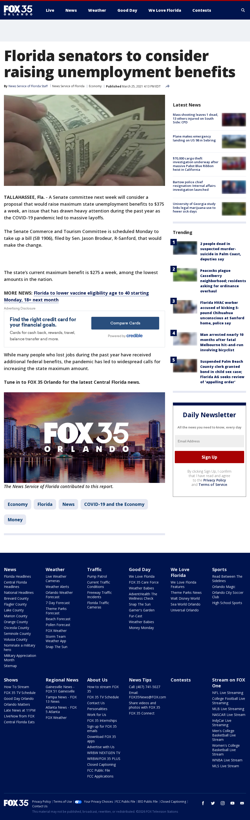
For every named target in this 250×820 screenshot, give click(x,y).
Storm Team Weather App (56, 638)
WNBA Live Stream (227, 760)
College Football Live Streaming (228, 700)
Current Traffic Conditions (98, 584)
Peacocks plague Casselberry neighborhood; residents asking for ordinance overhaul (223, 280)
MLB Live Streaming (228, 708)
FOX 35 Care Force (144, 582)
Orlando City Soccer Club (227, 594)
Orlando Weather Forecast (59, 594)
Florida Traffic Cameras (98, 604)
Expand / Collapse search (243, 10)
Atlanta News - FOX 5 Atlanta (61, 709)
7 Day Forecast (58, 602)
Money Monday (141, 627)
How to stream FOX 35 (103, 688)
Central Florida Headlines (15, 584)
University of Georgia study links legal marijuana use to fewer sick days (194, 207)
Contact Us (96, 703)
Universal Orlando (185, 610)
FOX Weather (56, 630)
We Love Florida (142, 576)
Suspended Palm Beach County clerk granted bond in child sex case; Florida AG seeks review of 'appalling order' (222, 371)
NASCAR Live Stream (228, 714)
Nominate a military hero (19, 647)
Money (15, 519)
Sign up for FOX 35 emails (102, 728)
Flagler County (15, 604)
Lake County (14, 610)
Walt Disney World (185, 598)
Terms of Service (212, 484)
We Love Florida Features (183, 584)
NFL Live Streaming (227, 692)
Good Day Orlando (19, 698)
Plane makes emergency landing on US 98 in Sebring (194, 138)
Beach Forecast (58, 619)
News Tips (140, 680)
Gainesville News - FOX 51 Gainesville (60, 688)
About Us (97, 680)
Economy (95, 86)
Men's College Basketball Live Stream (224, 735)
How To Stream (16, 686)
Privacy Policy (214, 480)
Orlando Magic (223, 586)
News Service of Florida (68, 86)
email (242, 803)
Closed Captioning (101, 764)
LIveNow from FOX (19, 716)
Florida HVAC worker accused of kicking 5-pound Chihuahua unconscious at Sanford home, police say (222, 312)
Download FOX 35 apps (101, 738)
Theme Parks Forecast (56, 610)
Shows (11, 680)
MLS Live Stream (225, 766)
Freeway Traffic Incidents (99, 594)
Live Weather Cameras (56, 578)
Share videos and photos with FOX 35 (144, 705)
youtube (232, 803)
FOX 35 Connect (142, 713)
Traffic (94, 569)
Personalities (97, 708)
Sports (219, 569)
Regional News (62, 680)
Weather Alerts (57, 586)
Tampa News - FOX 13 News (61, 699)
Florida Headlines (17, 576)
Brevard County (16, 598)
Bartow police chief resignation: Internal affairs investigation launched (194, 186)
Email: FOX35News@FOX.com (147, 694)
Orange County (16, 621)
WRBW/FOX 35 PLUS (103, 758)
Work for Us (96, 714)
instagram (223, 803)
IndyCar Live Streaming (221, 722)
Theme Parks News (186, 592)
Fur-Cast (135, 616)
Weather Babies (141, 588)
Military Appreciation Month (20, 657)
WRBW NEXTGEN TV (103, 752)
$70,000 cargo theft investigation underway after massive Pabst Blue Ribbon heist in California (196, 164)
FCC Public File (98, 770)
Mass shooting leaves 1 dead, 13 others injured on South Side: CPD (195, 118)
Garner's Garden (142, 610)
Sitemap (10, 665)
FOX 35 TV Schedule (20, 692)
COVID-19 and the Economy (114, 504)
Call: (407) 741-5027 (144, 686)
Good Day (139, 569)
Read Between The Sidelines (227, 578)
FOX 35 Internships (102, 720)
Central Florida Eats (19, 722)
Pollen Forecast (58, 624)
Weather (55, 569)
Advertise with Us (101, 747)
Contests (181, 680)
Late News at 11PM (19, 710)
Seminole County (17, 633)
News (68, 504)
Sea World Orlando (185, 604)
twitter (213, 803)
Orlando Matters (17, 704)
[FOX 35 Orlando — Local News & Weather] (20, 10)
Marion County (15, 616)
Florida (44, 504)
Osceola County (16, 627)
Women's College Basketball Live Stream (226, 749)
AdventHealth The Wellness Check (143, 596)
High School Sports (227, 602)
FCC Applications (100, 776)
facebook (203, 803)
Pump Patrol (97, 576)
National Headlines (19, 592)
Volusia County (15, 639)
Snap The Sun (56, 646)
